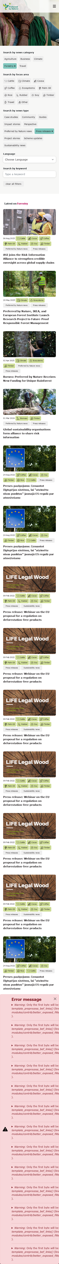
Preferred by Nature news (18, 131)
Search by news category (18, 52)
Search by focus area (16, 74)
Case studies (11, 117)
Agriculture (10, 59)
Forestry (8, 66)
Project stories (12, 138)
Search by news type (16, 110)
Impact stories (12, 124)
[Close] (55, 998)
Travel (23, 66)
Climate (38, 59)
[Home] (12, 6)
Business (25, 59)
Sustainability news (14, 145)
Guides (42, 117)
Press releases (43, 131)
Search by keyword (15, 168)
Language (9, 153)
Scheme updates (33, 138)
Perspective (30, 124)
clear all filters (13, 184)
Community (28, 117)
